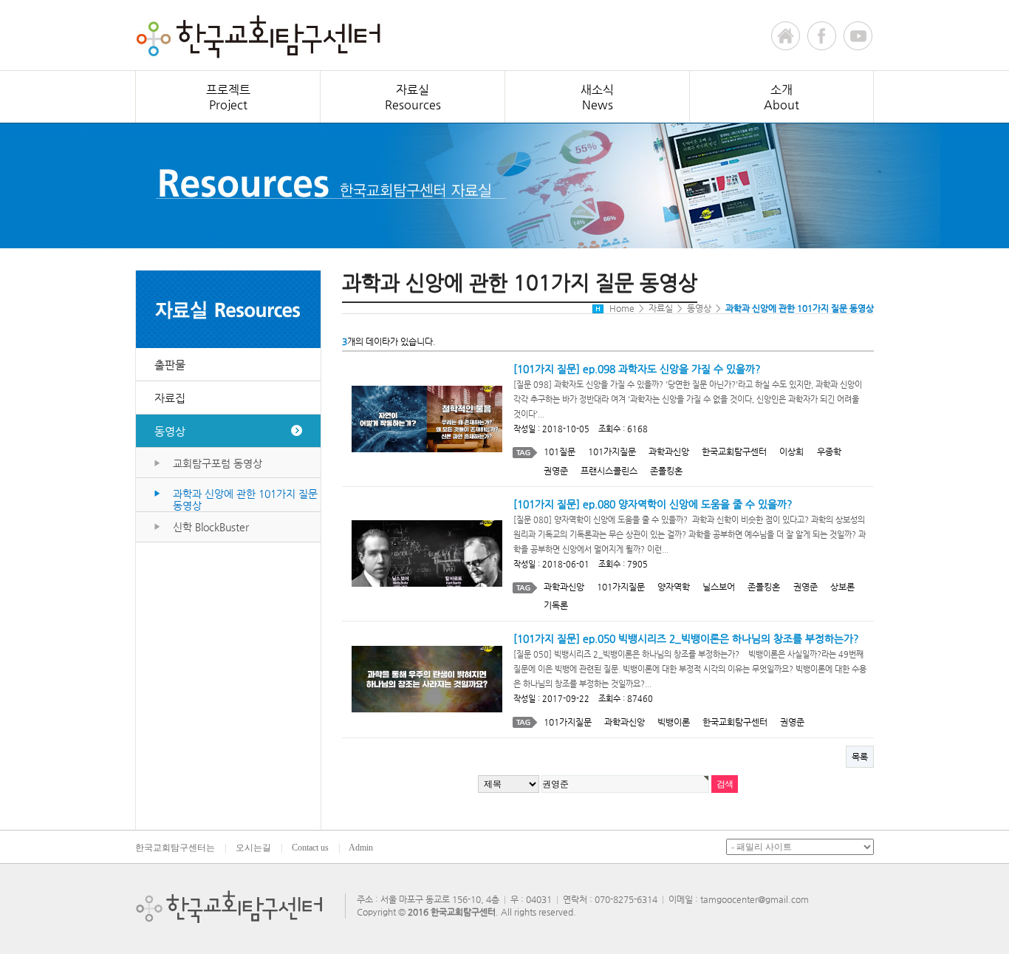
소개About (781, 97)
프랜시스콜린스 (609, 471)
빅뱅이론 (673, 722)
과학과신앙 (669, 451)
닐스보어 (718, 587)
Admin (361, 847)
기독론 (556, 605)
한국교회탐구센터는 (175, 847)
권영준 (556, 471)
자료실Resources (413, 97)
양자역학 (673, 587)
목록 (860, 757)
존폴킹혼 (666, 471)
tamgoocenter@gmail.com (754, 899)
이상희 (791, 451)
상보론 (842, 587)
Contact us (310, 847)
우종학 (829, 451)
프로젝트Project (228, 97)
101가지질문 (612, 451)
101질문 (559, 451)
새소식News (597, 97)
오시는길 (253, 847)
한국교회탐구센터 (734, 451)
